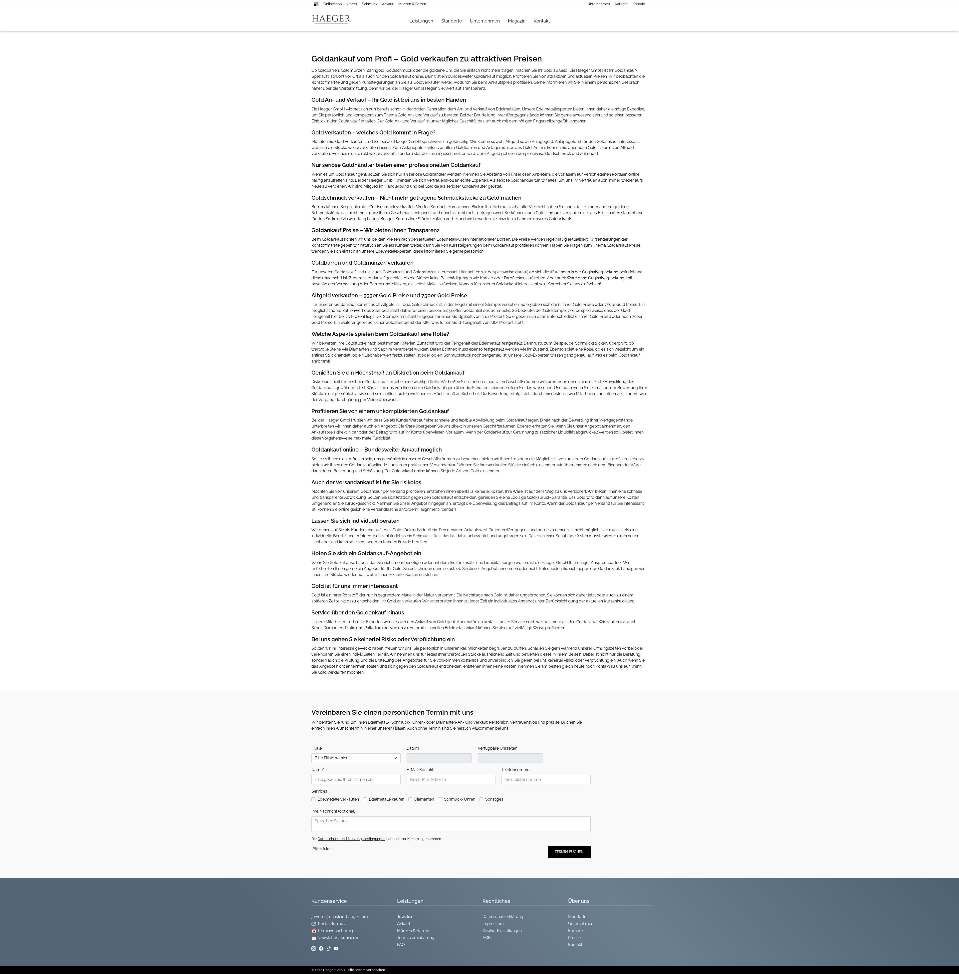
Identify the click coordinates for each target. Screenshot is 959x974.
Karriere (621, 4)
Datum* (413, 748)
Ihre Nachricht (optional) (333, 811)
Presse (574, 937)
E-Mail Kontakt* (421, 769)
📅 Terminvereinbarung (333, 930)
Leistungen (421, 20)
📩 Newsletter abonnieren (335, 937)
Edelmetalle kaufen (386, 799)
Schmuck (369, 4)
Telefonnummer (516, 769)
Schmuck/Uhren (459, 799)
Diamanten (424, 799)
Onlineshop (332, 4)
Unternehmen (598, 4)
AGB (486, 937)
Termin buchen (569, 852)
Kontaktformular (333, 923)
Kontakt (639, 4)
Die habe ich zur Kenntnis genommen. (376, 839)
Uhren (352, 4)
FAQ (401, 944)
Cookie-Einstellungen (502, 930)
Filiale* (317, 748)
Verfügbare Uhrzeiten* (498, 748)
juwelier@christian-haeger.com (339, 916)
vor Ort (351, 76)
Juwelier (405, 916)
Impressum (493, 923)
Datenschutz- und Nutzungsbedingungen (351, 839)
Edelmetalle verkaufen (338, 799)
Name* (317, 769)
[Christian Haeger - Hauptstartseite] (316, 4)
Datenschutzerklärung (502, 916)
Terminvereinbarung (415, 937)
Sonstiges (494, 799)
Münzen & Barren (412, 4)
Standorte (451, 20)
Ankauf (387, 4)
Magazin (517, 20)
